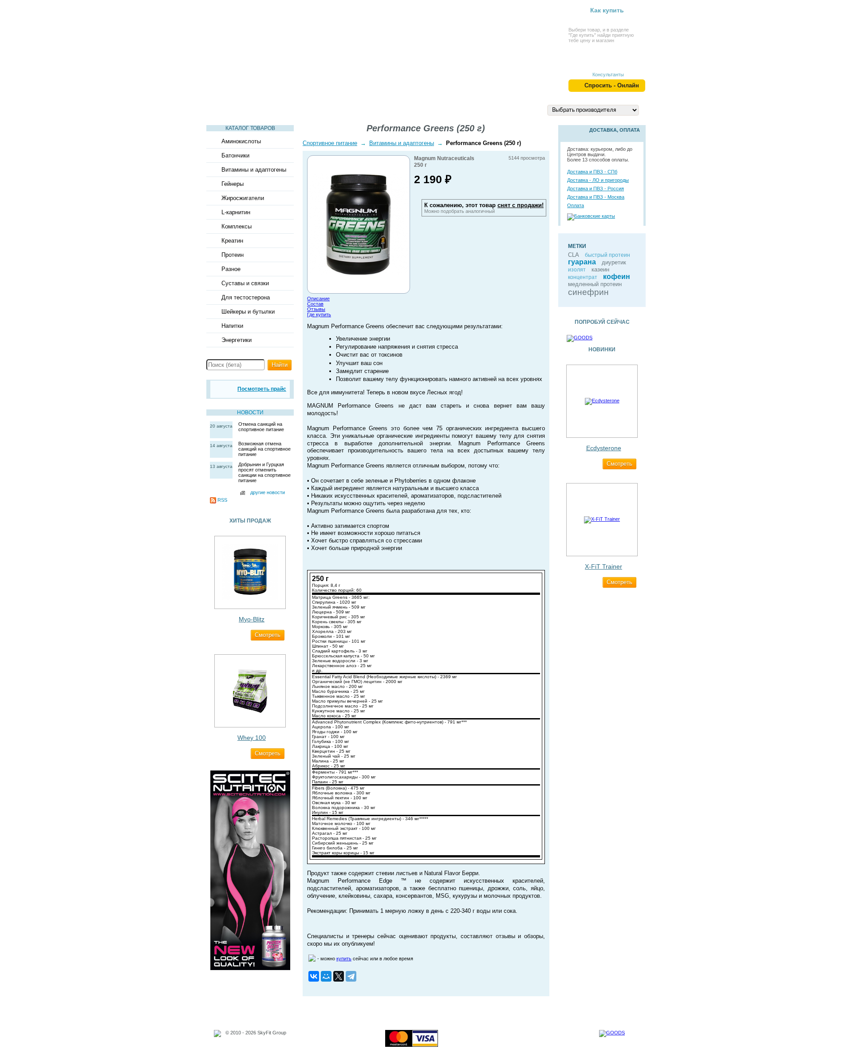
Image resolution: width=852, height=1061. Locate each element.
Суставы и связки (245, 283)
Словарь (305, 109)
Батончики (235, 155)
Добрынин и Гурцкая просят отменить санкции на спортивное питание (264, 472)
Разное (231, 269)
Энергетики (236, 340)
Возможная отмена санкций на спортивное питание (264, 449)
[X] (338, 976)
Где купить (319, 314)
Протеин (232, 254)
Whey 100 (251, 737)
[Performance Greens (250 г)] (358, 272)
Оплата (575, 205)
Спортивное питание (330, 143)
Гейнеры (232, 184)
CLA (573, 254)
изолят (577, 270)
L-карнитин (235, 212)
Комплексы (236, 226)
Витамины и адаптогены (253, 169)
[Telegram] (351, 976)
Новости (250, 412)
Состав (315, 304)
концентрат (582, 277)
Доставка (477, 109)
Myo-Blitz (251, 619)
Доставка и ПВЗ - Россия (595, 188)
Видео (264, 109)
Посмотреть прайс (261, 389)
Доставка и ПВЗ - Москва (595, 197)
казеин (600, 269)
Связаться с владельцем (253, 1043)
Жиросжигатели (242, 198)
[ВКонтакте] (313, 976)
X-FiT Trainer (603, 566)
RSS (222, 500)
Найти (280, 365)
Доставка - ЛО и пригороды (598, 180)
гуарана (582, 262)
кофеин (616, 276)
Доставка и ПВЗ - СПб (592, 171)
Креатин (232, 240)
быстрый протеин (607, 255)
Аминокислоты (241, 141)
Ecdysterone (603, 448)
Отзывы (316, 309)
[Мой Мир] (326, 976)
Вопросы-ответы (363, 109)
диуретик (614, 262)
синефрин (588, 292)
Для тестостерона (245, 297)
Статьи (226, 109)
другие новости (267, 492)
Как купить (607, 10)
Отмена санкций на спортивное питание (261, 426)
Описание (318, 298)
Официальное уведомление (257, 1038)
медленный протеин (595, 284)
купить (343, 958)
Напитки (232, 325)
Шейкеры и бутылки (248, 311)
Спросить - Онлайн (611, 85)
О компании (425, 109)
